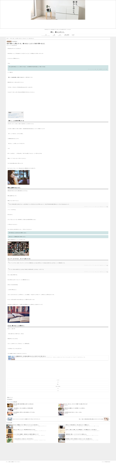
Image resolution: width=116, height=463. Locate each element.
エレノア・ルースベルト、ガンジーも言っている (16, 116)
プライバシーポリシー (17, 461)
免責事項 (12, 461)
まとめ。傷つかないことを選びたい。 (14, 117)
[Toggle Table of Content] (22, 112)
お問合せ (9, 461)
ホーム (7, 461)
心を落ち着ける (15, 41)
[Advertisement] (35, 103)
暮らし (58, 384)
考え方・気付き (9, 41)
